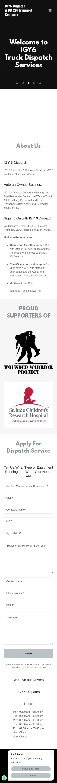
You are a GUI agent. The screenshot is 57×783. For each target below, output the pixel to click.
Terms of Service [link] (34, 667)
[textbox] (28, 486)
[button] (17, 83)
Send (28, 653)
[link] (21, 15)
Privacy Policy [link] (16, 667)
